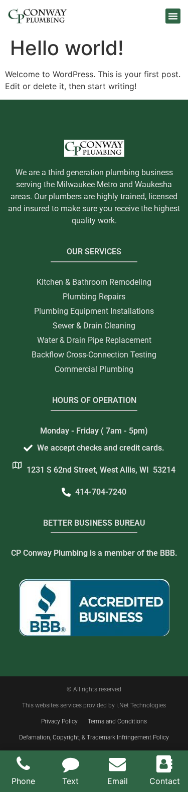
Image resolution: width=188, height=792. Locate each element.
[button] (172, 16)
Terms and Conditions (117, 721)
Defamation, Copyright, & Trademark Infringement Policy (94, 737)
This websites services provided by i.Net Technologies (94, 705)
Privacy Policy (59, 721)
